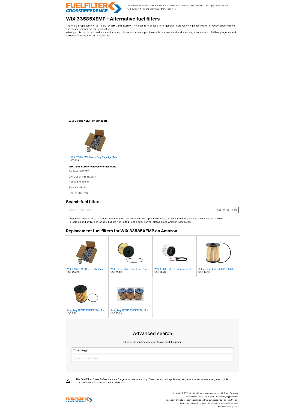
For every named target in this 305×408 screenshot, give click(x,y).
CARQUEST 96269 (79, 182)
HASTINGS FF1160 (79, 192)
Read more (171, 9)
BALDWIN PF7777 (79, 171)
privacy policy (233, 406)
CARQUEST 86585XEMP (82, 176)
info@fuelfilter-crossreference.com (223, 403)
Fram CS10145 (77, 187)
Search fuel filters (227, 209)
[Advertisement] (95, 69)
